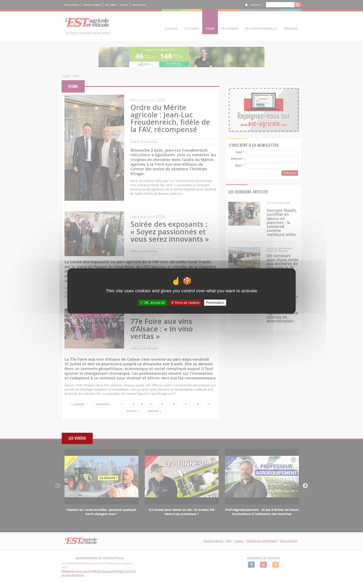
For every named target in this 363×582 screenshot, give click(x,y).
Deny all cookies (187, 302)
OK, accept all (154, 302)
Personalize (215, 302)
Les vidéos (77, 438)
